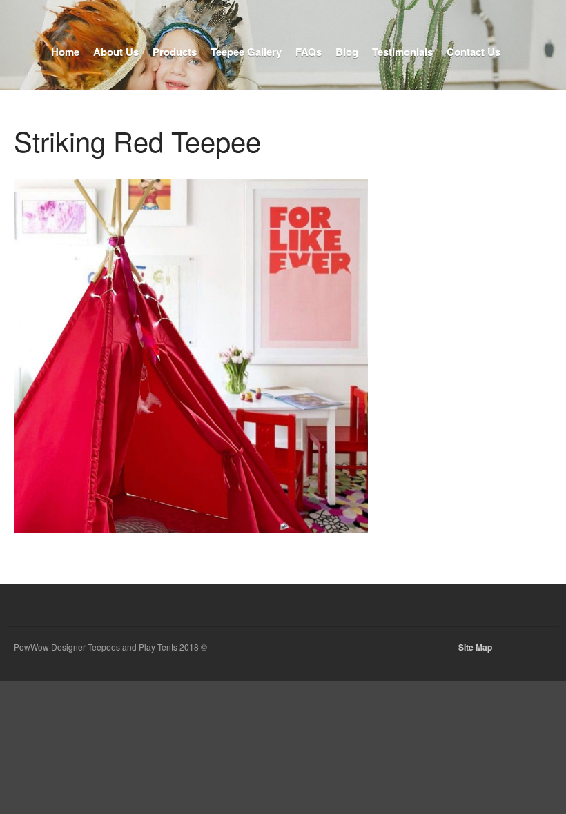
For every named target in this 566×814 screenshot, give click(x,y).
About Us (116, 52)
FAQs (308, 52)
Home (65, 52)
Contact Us (473, 52)
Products (175, 52)
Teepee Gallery (246, 52)
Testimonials (402, 52)
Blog (346, 52)
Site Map (475, 647)
